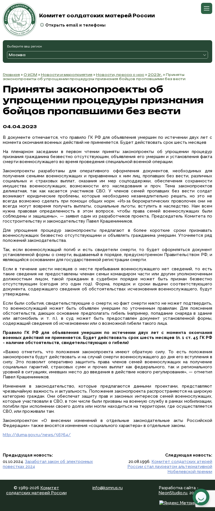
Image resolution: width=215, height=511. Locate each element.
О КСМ (30, 75)
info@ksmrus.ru (107, 487)
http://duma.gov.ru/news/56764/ (37, 434)
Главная (11, 75)
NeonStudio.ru (172, 492)
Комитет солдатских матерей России (36, 490)
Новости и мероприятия (66, 75)
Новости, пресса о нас (120, 75)
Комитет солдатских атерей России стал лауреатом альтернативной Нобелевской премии (169, 466)
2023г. (155, 75)
